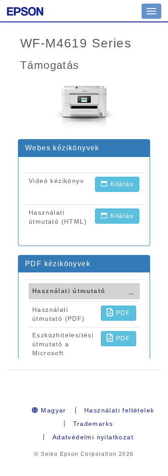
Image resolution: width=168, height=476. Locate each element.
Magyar (52, 410)
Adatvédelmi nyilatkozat (93, 437)
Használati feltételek (119, 410)
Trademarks (93, 423)
